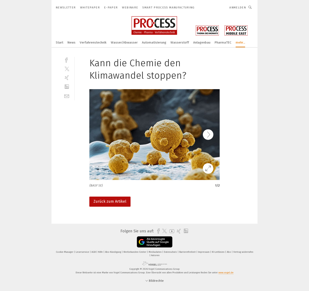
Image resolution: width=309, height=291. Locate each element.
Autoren (155, 255)
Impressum (204, 252)
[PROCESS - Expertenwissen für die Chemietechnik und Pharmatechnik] (59, 42)
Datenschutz (171, 252)
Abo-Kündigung (113, 252)
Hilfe (100, 252)
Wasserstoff (179, 42)
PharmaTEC (223, 42)
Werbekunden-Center (135, 252)
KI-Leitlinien (218, 252)
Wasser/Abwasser (124, 42)
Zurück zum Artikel (110, 201)
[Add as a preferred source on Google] (154, 241)
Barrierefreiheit (187, 252)
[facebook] (66, 59)
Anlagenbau (201, 42)
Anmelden (237, 7)
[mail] (66, 95)
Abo (229, 252)
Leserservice (83, 252)
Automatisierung (154, 42)
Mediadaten (155, 252)
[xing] (66, 77)
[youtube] (170, 231)
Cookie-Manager (65, 252)
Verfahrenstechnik (93, 42)
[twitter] (66, 68)
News (71, 42)
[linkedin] (66, 86)
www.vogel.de (226, 272)
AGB (93, 252)
